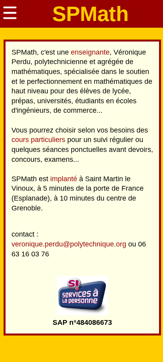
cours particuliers (38, 140)
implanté (63, 179)
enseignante (90, 52)
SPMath (90, 13)
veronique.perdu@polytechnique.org (68, 244)
